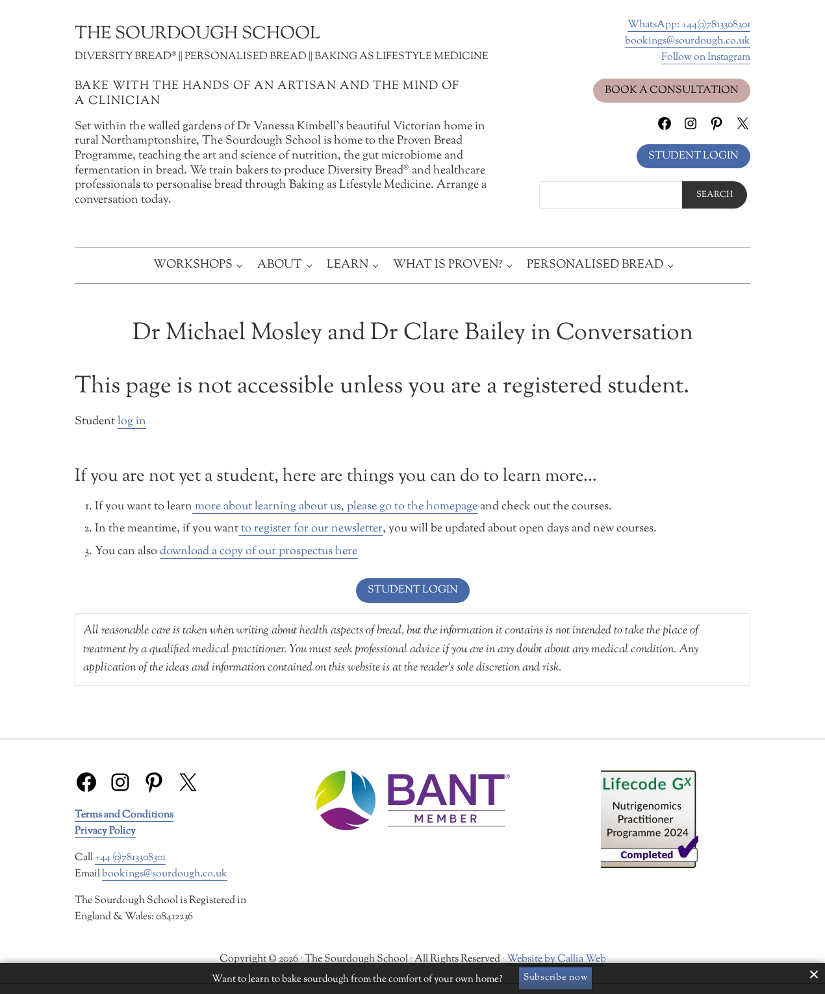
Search (714, 195)
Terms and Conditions (124, 815)
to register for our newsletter (310, 528)
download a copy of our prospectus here (258, 551)
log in (132, 421)
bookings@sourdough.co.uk (687, 41)
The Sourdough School (197, 34)
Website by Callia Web (556, 959)
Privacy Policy (105, 831)
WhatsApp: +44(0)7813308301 (689, 25)
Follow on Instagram (705, 57)
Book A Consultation (672, 90)
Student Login (693, 156)
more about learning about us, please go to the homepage (334, 506)
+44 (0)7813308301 (130, 857)
